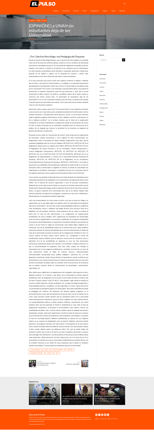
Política (84, 11)
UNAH (57, 353)
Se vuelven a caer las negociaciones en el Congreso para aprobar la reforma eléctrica (76, 398)
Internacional (65, 11)
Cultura (46, 349)
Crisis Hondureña (35, 349)
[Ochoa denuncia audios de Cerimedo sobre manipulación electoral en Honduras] (44, 394)
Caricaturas (103, 78)
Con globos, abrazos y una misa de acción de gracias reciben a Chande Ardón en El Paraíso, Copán (107, 398)
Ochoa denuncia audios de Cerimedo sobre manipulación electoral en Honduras (43, 398)
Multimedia (122, 11)
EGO (35, 43)
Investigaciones (94, 11)
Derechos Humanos (58, 349)
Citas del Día (103, 83)
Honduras (55, 11)
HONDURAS (69, 349)
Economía (76, 11)
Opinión (113, 11)
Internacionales (104, 104)
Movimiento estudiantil (37, 353)
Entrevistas (102, 95)
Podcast (102, 116)
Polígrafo (105, 11)
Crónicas (102, 87)
